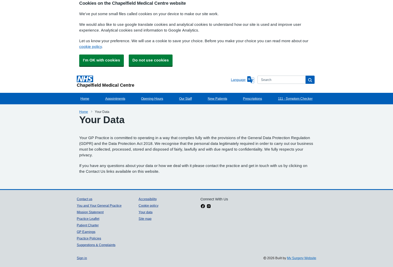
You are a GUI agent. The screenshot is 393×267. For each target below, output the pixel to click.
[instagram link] (208, 206)
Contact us (84, 199)
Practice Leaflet (88, 218)
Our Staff (185, 98)
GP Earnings (86, 231)
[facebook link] (202, 206)
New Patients (217, 98)
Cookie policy (148, 205)
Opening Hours (152, 98)
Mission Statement (90, 212)
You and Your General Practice (99, 205)
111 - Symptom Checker (295, 98)
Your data (145, 212)
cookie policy (90, 47)
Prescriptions (252, 98)
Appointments (115, 98)
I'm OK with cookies (101, 60)
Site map (145, 218)
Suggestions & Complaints (96, 245)
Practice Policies (89, 238)
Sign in (82, 258)
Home (84, 98)
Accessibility (148, 199)
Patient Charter (88, 225)
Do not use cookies (150, 60)
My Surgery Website (301, 258)
